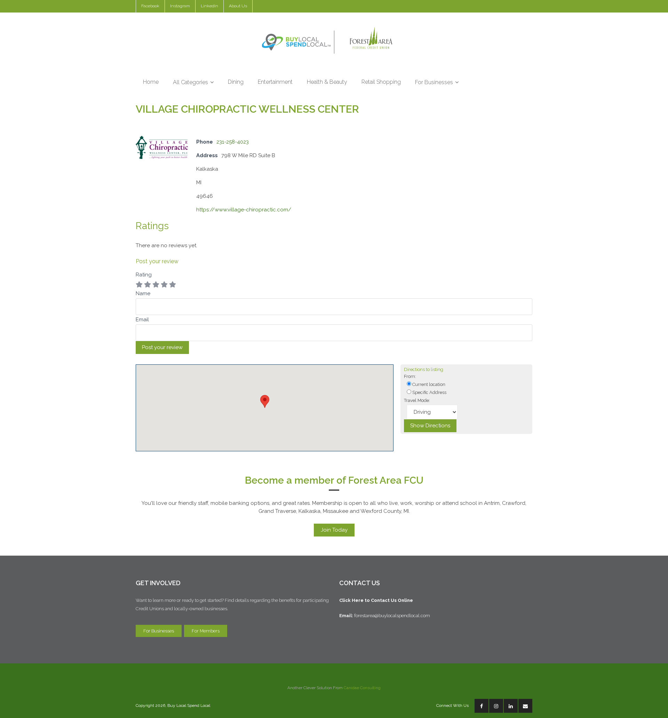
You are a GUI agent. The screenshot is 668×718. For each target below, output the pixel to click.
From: (410, 376)
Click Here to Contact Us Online (376, 600)
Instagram (180, 5)
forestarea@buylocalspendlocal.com (393, 615)
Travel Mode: (417, 400)
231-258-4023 (232, 142)
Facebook (150, 5)
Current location (428, 384)
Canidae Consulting (362, 687)
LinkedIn (209, 5)
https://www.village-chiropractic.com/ (243, 210)
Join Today (334, 530)
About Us (238, 5)
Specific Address (428, 392)
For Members (206, 631)
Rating (144, 275)
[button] (264, 401)
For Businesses (158, 631)
